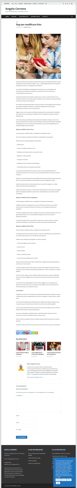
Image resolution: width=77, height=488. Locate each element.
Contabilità (20, 3)
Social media (41, 3)
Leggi (58, 482)
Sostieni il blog (35, 16)
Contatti (45, 16)
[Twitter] (65, 3)
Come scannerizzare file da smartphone (54, 353)
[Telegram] (30, 333)
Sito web (18, 429)
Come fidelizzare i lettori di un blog (61, 453)
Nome (18, 415)
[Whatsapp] (33, 333)
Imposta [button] (58, 479)
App (12, 3)
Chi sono (13, 16)
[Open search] (72, 16)
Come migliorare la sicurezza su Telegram (38, 353)
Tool (46, 3)
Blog (16, 3)
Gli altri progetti (32, 460)
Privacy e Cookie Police (34, 463)
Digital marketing (27, 3)
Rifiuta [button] (69, 479)
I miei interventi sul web (34, 458)
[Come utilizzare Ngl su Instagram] (23, 346)
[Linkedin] (68, 3)
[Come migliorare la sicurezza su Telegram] (38, 346)
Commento (19, 395)
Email (18, 422)
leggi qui (39, 83)
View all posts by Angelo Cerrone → (35, 377)
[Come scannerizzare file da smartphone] (54, 346)
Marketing (35, 3)
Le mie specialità (23, 16)
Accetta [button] (64, 479)
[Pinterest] (72, 3)
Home (7, 16)
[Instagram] (70, 3)
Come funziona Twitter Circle (59, 456)
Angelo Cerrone (15, 9)
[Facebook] (63, 3)
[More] (36, 333)
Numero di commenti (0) (21, 388)
